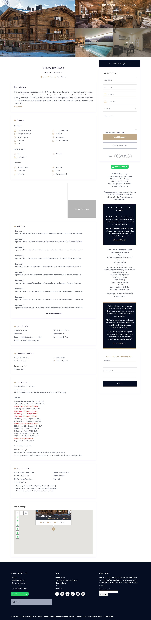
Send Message (120, 137)
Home (37, 5)
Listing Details (22, 326)
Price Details (22, 382)
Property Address (23, 468)
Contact (90, 5)
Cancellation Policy (21, 366)
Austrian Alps (57, 72)
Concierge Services (119, 343)
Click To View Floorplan (53, 313)
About (46, 5)
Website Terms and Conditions (67, 580)
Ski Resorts (78, 5)
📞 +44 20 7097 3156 (106, 5)
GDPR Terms (120, 132)
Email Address (104, 589)
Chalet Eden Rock (44, 516)
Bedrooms (21, 226)
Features (20, 120)
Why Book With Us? (119, 240)
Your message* (108, 371)
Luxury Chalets (61, 5)
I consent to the (114, 132)
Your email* (106, 360)
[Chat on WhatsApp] (120, 166)
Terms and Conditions (25, 354)
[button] (53, 529)
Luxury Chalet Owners (19, 589)
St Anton (48, 72)
